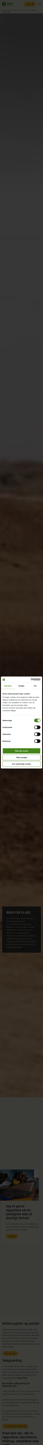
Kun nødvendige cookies (21, 764)
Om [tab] (35, 686)
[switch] (37, 727)
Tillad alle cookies (21, 751)
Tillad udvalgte (21, 757)
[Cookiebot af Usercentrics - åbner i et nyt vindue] (30, 679)
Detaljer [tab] (22, 686)
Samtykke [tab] (8, 686)
